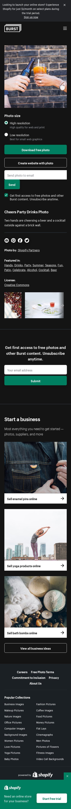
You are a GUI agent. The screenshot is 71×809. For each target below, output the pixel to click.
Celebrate (19, 269)
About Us (35, 683)
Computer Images (14, 728)
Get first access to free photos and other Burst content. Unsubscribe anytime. (37, 197)
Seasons (50, 264)
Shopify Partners (29, 249)
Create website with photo (35, 162)
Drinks (18, 264)
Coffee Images (44, 710)
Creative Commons (16, 284)
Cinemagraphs (44, 734)
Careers (22, 671)
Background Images (15, 734)
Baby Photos (11, 759)
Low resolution (19, 135)
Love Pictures (12, 746)
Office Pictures (13, 722)
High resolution (20, 123)
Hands (8, 264)
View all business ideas (35, 648)
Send (12, 184)
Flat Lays (41, 728)
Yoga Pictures (12, 753)
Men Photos (43, 740)
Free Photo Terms (42, 671)
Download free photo (36, 149)
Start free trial (51, 798)
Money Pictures (45, 722)
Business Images (14, 704)
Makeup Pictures (14, 710)
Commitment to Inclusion (28, 677)
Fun (60, 264)
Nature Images (12, 716)
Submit (35, 380)
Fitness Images (45, 753)
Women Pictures (13, 740)
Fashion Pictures (46, 704)
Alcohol (32, 269)
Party (27, 264)
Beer (54, 269)
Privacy (54, 677)
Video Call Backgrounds (50, 759)
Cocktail (44, 269)
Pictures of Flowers (47, 746)
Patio (7, 269)
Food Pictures (44, 716)
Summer (38, 264)
